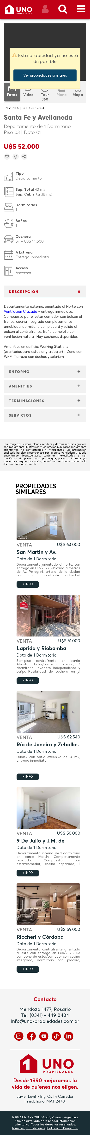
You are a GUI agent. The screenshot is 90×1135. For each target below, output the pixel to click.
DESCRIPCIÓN (24, 292)
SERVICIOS (20, 415)
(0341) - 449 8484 (49, 1015)
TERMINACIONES (26, 401)
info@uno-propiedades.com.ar (45, 1021)
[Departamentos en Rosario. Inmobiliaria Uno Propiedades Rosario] (23, 11)
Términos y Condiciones (28, 1128)
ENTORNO (19, 372)
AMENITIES (20, 386)
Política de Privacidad (62, 1128)
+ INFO (28, 584)
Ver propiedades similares (45, 75)
